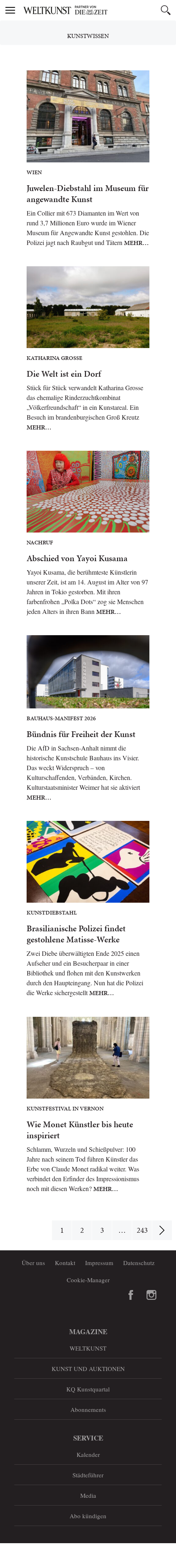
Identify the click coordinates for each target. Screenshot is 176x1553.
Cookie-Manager (88, 1280)
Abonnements (88, 1409)
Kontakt (65, 1263)
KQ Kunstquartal (88, 1389)
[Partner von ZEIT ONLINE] (98, 10)
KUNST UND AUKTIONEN (88, 1368)
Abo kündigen (88, 1516)
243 (142, 1230)
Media (88, 1495)
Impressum (99, 1263)
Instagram (151, 1295)
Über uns (33, 1263)
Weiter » (162, 1230)
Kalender (88, 1454)
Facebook (131, 1295)
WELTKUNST (88, 1348)
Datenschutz (139, 1263)
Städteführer (88, 1475)
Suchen (166, 10)
